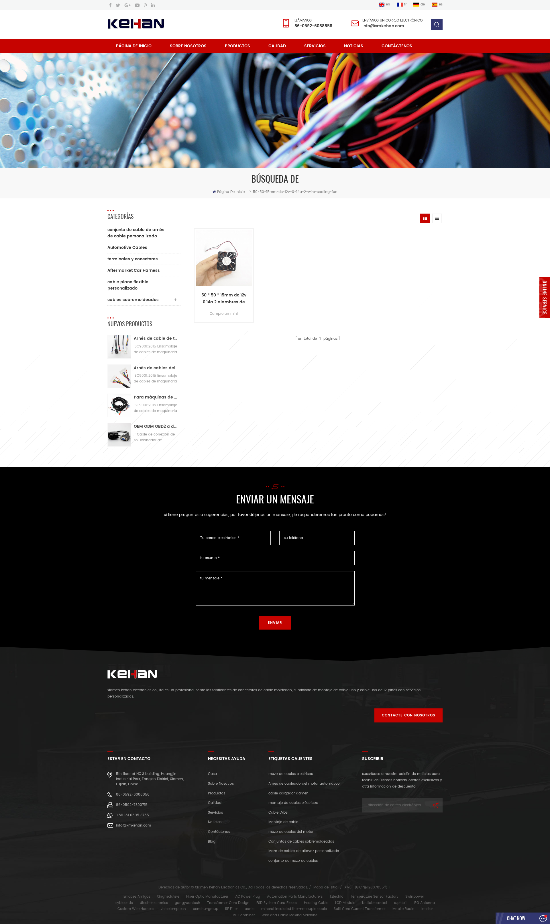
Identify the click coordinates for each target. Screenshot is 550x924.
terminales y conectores (132, 259)
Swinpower (414, 896)
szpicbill (400, 903)
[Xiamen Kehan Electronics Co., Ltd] (135, 24)
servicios (315, 46)
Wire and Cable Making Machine (289, 915)
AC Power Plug (247, 896)
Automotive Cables (127, 247)
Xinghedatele (168, 896)
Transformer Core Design (228, 903)
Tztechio (336, 896)
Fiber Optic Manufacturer (207, 896)
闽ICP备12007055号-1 (372, 887)
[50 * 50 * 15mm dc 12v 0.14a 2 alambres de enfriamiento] (224, 258)
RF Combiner (244, 915)
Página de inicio (134, 46)
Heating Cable (316, 903)
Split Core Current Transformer (360, 909)
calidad (277, 46)
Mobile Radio (403, 909)
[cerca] (544, 321)
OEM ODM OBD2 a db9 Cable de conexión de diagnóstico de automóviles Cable (156, 426)
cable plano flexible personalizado (127, 285)
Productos (237, 46)
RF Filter (231, 909)
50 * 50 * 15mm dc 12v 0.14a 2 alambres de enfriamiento (223, 299)
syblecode (124, 903)
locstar (427, 909)
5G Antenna (424, 903)
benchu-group (205, 909)
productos (216, 793)
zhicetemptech (173, 909)
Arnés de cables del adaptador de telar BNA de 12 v (156, 368)
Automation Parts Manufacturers (295, 896)
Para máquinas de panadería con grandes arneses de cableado (156, 397)
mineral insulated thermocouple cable (294, 909)
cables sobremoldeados (133, 299)
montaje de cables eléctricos (293, 803)
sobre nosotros (188, 46)
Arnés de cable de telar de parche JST (156, 338)
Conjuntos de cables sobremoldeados (301, 841)
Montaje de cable (283, 822)
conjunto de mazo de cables (293, 861)
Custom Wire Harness (135, 909)
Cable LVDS (278, 812)
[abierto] (544, 297)
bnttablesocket (374, 903)
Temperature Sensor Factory (374, 896)
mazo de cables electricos (290, 774)
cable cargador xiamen (288, 793)
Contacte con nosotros (408, 715)
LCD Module (345, 903)
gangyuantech (187, 903)
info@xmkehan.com (383, 26)
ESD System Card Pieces (276, 903)
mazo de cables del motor (290, 832)
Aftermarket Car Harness (133, 270)
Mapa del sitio (325, 887)
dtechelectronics (154, 903)
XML (347, 887)
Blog (211, 841)
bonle (249, 909)
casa (212, 774)
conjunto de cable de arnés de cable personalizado (135, 232)
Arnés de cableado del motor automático (304, 783)
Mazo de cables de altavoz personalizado (303, 851)
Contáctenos (397, 46)
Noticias (353, 46)
